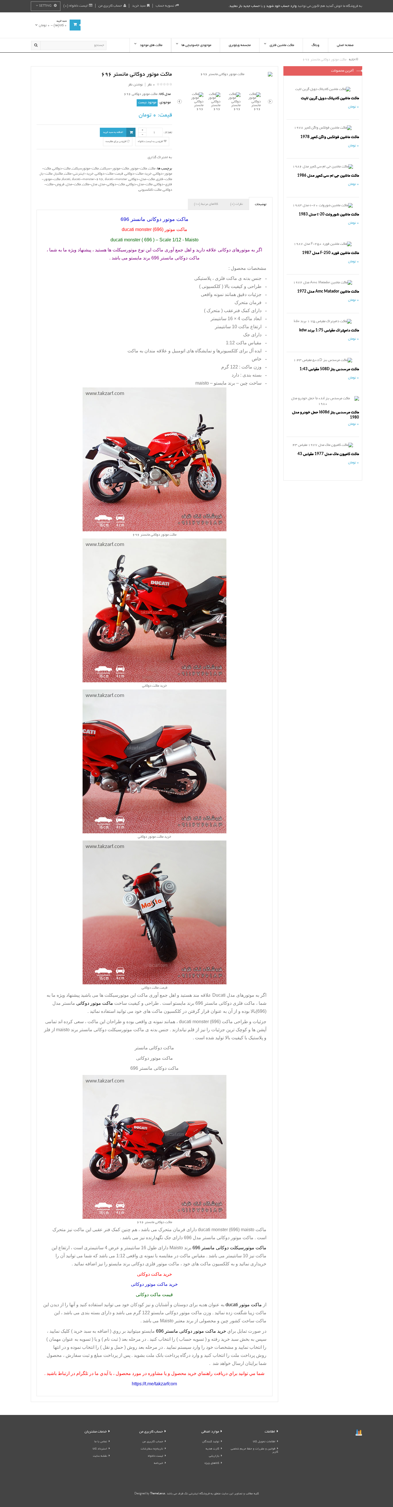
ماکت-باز (46, 174)
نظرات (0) (236, 204)
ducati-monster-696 (87, 179)
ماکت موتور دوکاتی (183, 1312)
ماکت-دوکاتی (61, 169)
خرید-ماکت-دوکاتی (138, 174)
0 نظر (151, 85)
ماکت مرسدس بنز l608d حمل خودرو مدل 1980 (325, 415)
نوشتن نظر (135, 85)
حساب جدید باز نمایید (244, 6)
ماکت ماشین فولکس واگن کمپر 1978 (329, 137)
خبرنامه (158, 1463)
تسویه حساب (165, 6)
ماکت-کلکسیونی (150, 190)
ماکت (151, 169)
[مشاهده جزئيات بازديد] (358, 1433)
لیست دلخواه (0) (75, 6)
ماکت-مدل (73, 184)
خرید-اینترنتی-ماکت (79, 174)
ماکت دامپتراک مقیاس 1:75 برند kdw (329, 330)
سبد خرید (139, 6)
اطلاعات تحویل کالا (264, 1441)
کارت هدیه (212, 1449)
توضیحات (260, 204)
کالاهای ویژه (212, 1463)
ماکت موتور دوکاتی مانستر (227, 1237)
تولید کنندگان (210, 1441)
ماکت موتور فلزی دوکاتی (155, 1263)
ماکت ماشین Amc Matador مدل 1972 (328, 291)
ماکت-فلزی (164, 179)
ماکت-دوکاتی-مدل (112, 184)
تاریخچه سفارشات (152, 1449)
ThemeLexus (157, 1493)
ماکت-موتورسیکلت (85, 169)
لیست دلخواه (155, 1456)
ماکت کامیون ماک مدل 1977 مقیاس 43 (328, 454)
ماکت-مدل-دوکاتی (142, 179)
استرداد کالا (100, 1449)
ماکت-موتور (138, 169)
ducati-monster (116, 179)
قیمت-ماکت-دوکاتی (109, 174)
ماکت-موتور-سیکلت (114, 169)
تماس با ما (100, 1441)
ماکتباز (58, 174)
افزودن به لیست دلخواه (151, 141)
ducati (66, 179)
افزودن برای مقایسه (116, 141)
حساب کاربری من (110, 6)
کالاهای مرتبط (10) (206, 204)
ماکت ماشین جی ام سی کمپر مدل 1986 (328, 175)
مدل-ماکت (89, 184)
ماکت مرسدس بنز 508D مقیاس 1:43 (329, 369)
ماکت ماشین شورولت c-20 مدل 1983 (329, 214)
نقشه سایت (100, 1456)
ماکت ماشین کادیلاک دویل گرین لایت (330, 98)
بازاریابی (214, 1456)
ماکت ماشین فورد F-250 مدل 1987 (330, 253)
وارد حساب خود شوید (281, 6)
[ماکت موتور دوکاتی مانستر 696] (224, 74)
